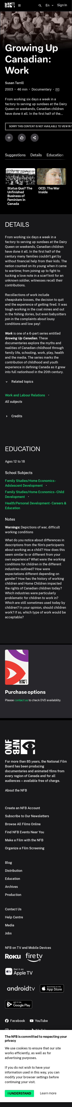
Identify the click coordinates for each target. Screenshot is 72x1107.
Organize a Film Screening (24, 848)
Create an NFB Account (22, 808)
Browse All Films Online (23, 824)
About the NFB (16, 790)
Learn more (48, 1093)
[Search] (40, 5)
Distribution (13, 871)
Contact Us (13, 909)
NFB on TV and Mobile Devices (28, 948)
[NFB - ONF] (10, 5)
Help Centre (14, 917)
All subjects (13, 402)
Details (36, 155)
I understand (19, 1093)
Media (9, 925)
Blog (8, 863)
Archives (11, 887)
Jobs (8, 933)
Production (13, 895)
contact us (21, 700)
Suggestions (15, 155)
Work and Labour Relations (25, 395)
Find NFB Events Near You (24, 832)
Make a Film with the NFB (24, 840)
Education (55, 155)
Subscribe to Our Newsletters (27, 816)
